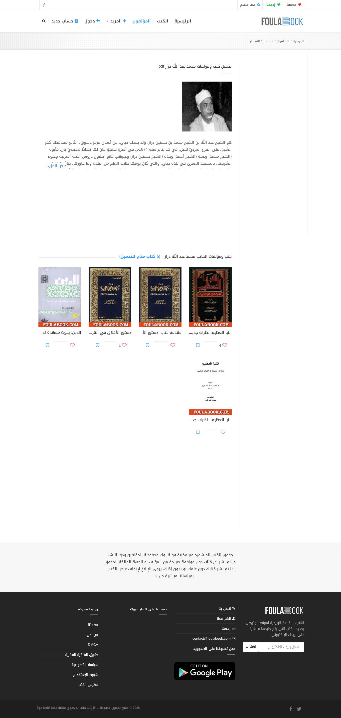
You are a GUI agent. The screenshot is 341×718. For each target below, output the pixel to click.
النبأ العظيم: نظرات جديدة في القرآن (210, 333)
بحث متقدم (248, 4)
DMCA (93, 644)
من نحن (92, 634)
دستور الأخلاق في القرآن (110, 333)
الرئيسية (182, 21)
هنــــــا (153, 576)
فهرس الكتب (88, 684)
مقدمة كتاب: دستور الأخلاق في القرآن (160, 333)
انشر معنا (224, 618)
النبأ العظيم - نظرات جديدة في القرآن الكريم (210, 420)
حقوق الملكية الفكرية (81, 654)
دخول (90, 21)
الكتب (162, 21)
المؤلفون (142, 21)
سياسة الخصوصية (85, 664)
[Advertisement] (272, 143)
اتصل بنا (225, 609)
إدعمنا (227, 628)
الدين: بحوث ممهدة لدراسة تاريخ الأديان (59, 333)
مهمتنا (292, 4)
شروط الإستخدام (85, 674)
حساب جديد (63, 21)
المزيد (116, 21)
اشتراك (251, 646)
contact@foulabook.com (211, 638)
